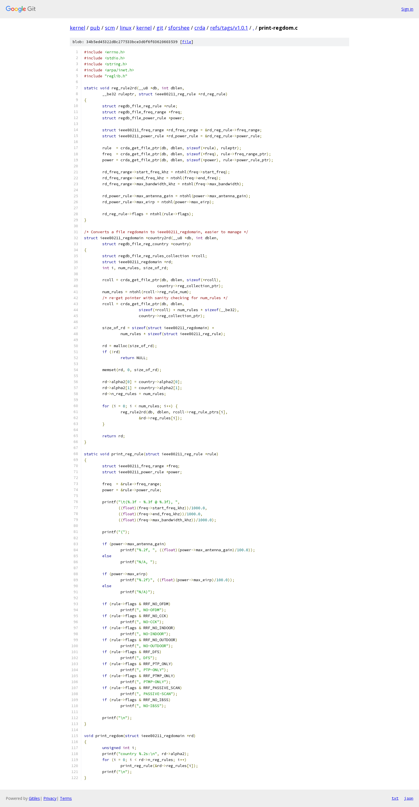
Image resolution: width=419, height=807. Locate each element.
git (159, 27)
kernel (77, 27)
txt (395, 798)
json (408, 798)
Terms (66, 798)
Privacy (49, 798)
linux (125, 27)
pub (95, 27)
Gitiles (34, 798)
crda (199, 27)
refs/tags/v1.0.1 (229, 27)
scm (110, 27)
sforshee (179, 27)
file (186, 41)
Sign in (407, 9)
